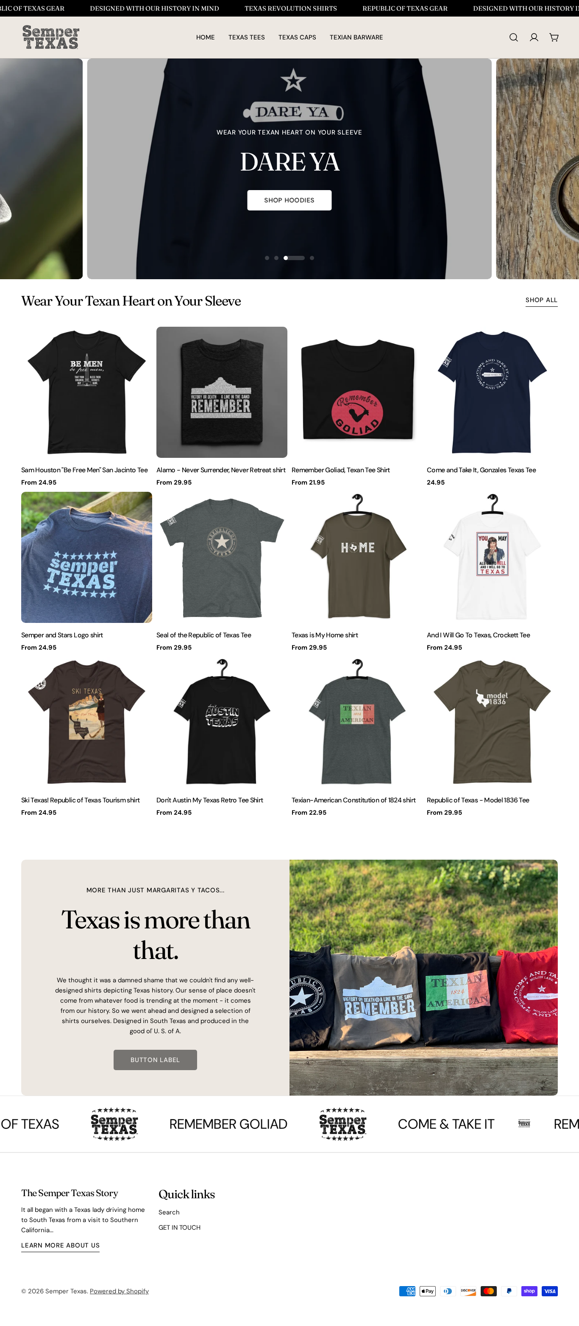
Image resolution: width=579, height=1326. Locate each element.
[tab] (131, 301)
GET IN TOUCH (179, 1227)
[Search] (513, 37)
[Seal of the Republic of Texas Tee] (221, 557)
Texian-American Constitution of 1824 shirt (353, 800)
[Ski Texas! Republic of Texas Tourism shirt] (86, 722)
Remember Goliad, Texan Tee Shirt (341, 469)
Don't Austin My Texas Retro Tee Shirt (209, 800)
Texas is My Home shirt (325, 635)
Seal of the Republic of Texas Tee (203, 635)
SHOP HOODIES (289, 200)
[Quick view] (140, 345)
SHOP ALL (542, 300)
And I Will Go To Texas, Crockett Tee (478, 635)
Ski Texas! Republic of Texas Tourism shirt (80, 800)
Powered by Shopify (119, 1291)
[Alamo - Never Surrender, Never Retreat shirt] (221, 392)
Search (169, 1212)
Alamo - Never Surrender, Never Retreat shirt (220, 469)
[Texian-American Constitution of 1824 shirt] (357, 722)
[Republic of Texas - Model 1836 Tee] (492, 722)
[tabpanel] (289, 572)
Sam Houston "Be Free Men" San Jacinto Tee (84, 469)
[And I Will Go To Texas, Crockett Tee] (492, 557)
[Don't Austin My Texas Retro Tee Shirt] (221, 722)
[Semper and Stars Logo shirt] (86, 557)
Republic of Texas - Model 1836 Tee (478, 800)
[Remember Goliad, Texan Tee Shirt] (357, 392)
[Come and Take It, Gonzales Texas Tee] (492, 392)
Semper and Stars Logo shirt (62, 635)
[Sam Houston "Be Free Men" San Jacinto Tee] (86, 392)
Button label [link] (155, 1060)
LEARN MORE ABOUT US (60, 1245)
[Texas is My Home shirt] (357, 557)
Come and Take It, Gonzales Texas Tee (481, 469)
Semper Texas (66, 1291)
